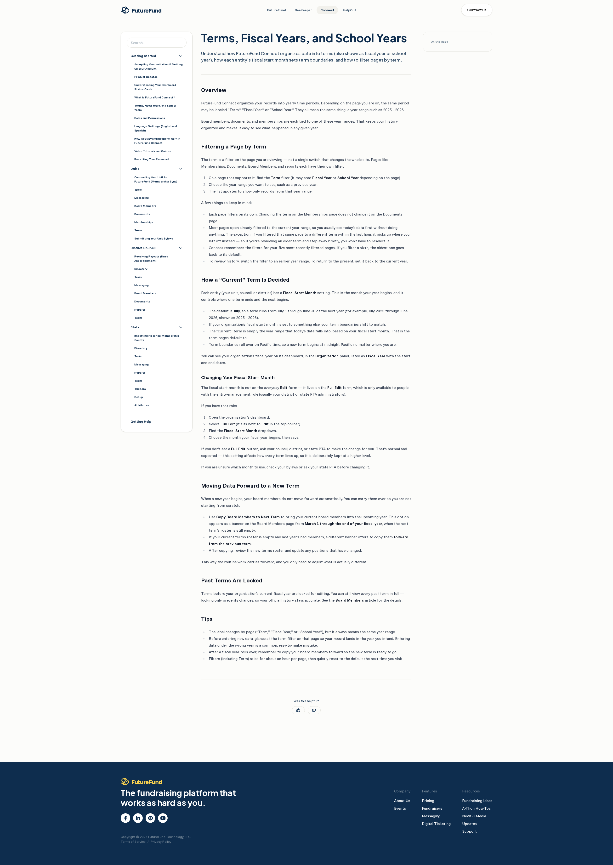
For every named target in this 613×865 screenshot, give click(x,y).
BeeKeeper (303, 10)
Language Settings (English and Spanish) (155, 128)
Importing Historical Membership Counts (156, 338)
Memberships (143, 222)
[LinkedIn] (138, 818)
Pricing (428, 800)
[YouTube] (163, 818)
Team (138, 230)
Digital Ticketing (436, 823)
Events (400, 808)
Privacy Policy (161, 841)
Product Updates (146, 77)
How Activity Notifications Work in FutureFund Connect (157, 141)
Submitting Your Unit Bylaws (153, 238)
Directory (140, 269)
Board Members (145, 206)
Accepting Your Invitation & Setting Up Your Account (158, 66)
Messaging (141, 197)
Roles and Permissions (149, 118)
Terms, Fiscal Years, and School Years (155, 108)
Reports (140, 309)
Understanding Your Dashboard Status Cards (155, 87)
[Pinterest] (150, 818)
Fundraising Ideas (477, 800)
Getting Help (141, 421)
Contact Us (476, 10)
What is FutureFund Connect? (154, 97)
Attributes (141, 405)
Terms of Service (133, 841)
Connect (327, 10)
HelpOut (349, 10)
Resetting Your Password (151, 159)
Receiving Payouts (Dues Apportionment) (151, 258)
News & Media (474, 816)
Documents (142, 214)
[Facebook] (126, 818)
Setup (138, 397)
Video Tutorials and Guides (152, 151)
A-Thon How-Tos (476, 808)
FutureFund (276, 10)
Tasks (138, 189)
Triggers (140, 389)
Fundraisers (432, 808)
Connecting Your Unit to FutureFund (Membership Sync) (155, 179)
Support (469, 831)
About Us (402, 800)
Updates (469, 823)
